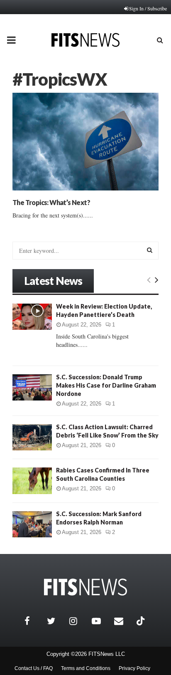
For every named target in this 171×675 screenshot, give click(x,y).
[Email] (123, 621)
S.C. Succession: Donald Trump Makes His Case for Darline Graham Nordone (106, 385)
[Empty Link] (149, 279)
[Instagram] (78, 621)
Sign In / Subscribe (148, 8)
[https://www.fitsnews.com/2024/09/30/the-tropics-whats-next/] (85, 141)
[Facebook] (33, 621)
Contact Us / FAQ (34, 668)
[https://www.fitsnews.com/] (85, 587)
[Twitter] (56, 621)
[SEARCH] (150, 250)
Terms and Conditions (85, 668)
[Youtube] (101, 621)
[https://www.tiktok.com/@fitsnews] (142, 621)
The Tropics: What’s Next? (51, 202)
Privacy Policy (134, 668)
